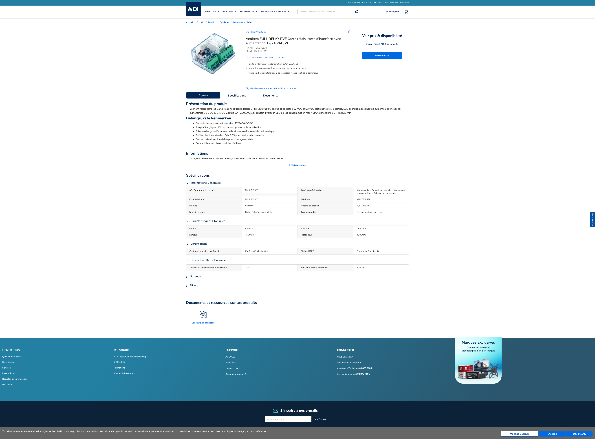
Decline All (579, 434)
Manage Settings (519, 434)
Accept (552, 434)
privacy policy (74, 431)
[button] (592, 219)
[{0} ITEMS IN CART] (406, 12)
